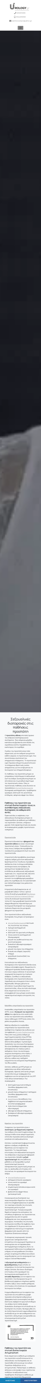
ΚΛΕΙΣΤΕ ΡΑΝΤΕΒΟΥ (30, 1380)
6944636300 (21, 17)
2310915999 (21, 13)
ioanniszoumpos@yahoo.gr (22, 21)
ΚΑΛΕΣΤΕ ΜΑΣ (10, 1380)
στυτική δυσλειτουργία (24, 788)
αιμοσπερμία (13, 930)
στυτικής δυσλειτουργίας (24, 1032)
